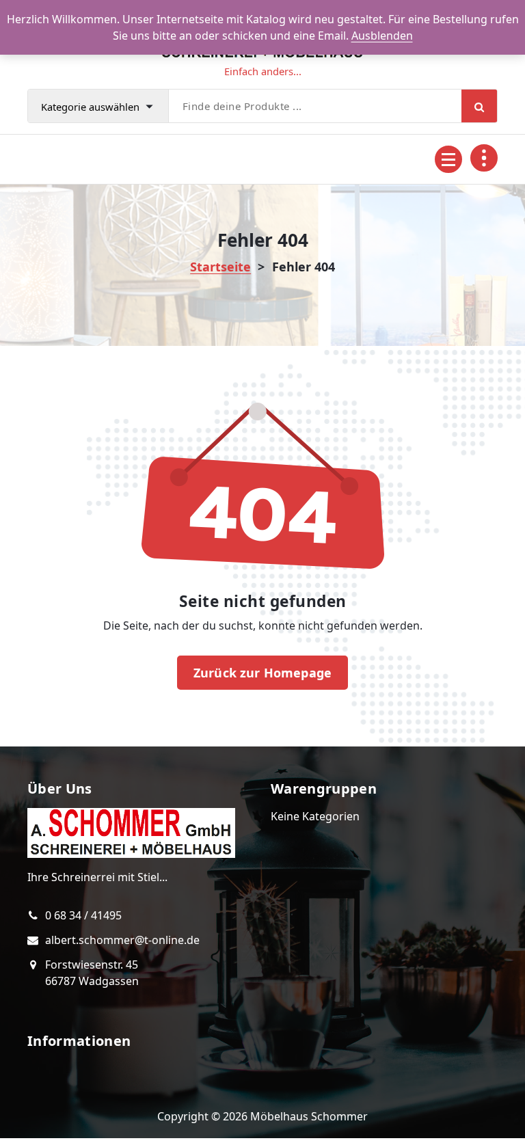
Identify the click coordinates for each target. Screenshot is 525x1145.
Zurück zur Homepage (262, 672)
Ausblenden (382, 35)
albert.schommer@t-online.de (122, 939)
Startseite (220, 266)
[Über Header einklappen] (484, 158)
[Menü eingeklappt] (448, 159)
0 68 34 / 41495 (83, 915)
